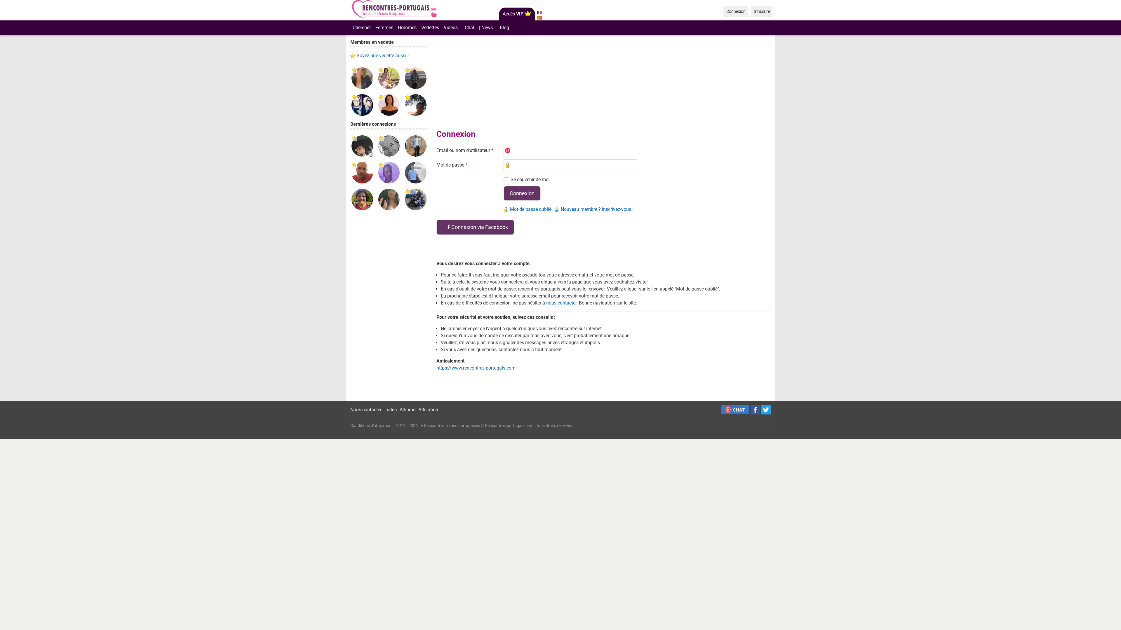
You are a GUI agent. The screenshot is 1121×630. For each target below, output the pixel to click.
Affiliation (428, 409)
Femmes (384, 27)
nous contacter (561, 303)
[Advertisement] (389, 306)
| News (486, 27)
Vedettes (430, 27)
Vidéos (451, 27)
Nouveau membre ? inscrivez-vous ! (597, 209)
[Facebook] (755, 409)
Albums (407, 409)
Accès (513, 14)
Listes (390, 409)
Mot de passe (451, 165)
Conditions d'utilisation (370, 425)
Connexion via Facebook (479, 227)
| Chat (468, 27)
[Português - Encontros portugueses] (539, 17)
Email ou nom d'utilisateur (464, 150)
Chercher (362, 27)
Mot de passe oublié (530, 209)
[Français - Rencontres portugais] (539, 12)
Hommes (407, 27)
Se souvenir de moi (530, 179)
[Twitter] (766, 409)
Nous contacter (366, 409)
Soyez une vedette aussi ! (383, 55)
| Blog (503, 27)
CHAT (739, 409)
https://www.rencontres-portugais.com (476, 368)
